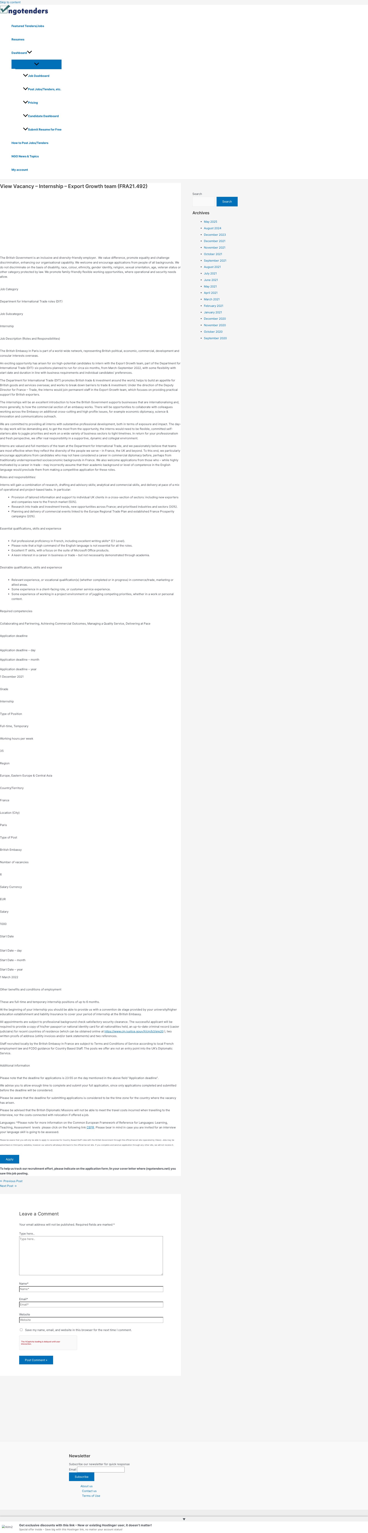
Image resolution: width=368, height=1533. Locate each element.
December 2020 (215, 318)
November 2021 (214, 247)
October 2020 (213, 331)
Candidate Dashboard (43, 116)
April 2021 (211, 293)
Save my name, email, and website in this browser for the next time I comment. (78, 1330)
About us (86, 1486)
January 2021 (213, 312)
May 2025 (210, 221)
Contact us (89, 1491)
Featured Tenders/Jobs (28, 26)
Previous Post (11, 1181)
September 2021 (215, 260)
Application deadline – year (18, 669)
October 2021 (213, 254)
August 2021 (212, 267)
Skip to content (10, 2)
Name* (24, 1283)
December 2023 (215, 234)
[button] (29, 53)
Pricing (33, 102)
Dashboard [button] (19, 53)
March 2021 (212, 299)
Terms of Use (91, 1496)
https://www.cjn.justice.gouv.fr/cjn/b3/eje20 (133, 1031)
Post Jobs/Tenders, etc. (44, 89)
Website (24, 1314)
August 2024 (212, 228)
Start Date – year (11, 969)
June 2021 (211, 280)
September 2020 (215, 338)
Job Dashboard (38, 76)
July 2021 (210, 273)
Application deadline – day (17, 650)
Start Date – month (12, 960)
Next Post (8, 1186)
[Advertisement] (90, 219)
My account (20, 170)
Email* (23, 1299)
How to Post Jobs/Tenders (30, 143)
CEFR (90, 1127)
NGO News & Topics (25, 156)
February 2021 (213, 306)
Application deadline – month (19, 659)
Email (72, 1469)
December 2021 (214, 241)
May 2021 (210, 286)
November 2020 (215, 325)
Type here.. (26, 1233)
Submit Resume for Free (45, 129)
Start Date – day (11, 950)
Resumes (18, 39)
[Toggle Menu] (37, 64)
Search (197, 194)
